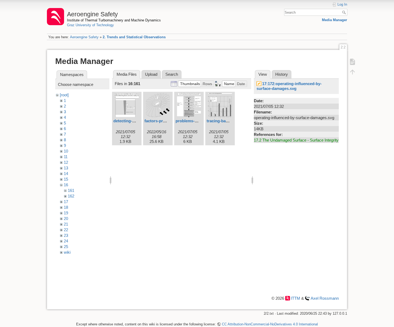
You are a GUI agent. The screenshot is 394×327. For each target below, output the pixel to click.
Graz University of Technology (90, 25)
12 (66, 162)
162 (71, 196)
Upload (151, 74)
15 (66, 179)
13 (66, 168)
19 (66, 213)
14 (66, 173)
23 (66, 235)
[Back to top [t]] (352, 72)
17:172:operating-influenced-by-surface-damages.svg (289, 86)
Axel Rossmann (325, 298)
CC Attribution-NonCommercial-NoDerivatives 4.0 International (270, 324)
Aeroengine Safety (84, 37)
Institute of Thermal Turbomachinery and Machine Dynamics (114, 20)
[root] (64, 95)
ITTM (295, 298)
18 (66, 207)
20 (66, 218)
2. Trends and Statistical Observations (134, 37)
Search (344, 12)
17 (66, 201)
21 (66, 224)
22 (66, 229)
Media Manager (334, 20)
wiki (67, 252)
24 (66, 241)
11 (66, 156)
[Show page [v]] (352, 61)
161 (71, 190)
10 (66, 151)
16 (66, 184)
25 (66, 246)
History (281, 74)
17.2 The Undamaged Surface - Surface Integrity (296, 140)
